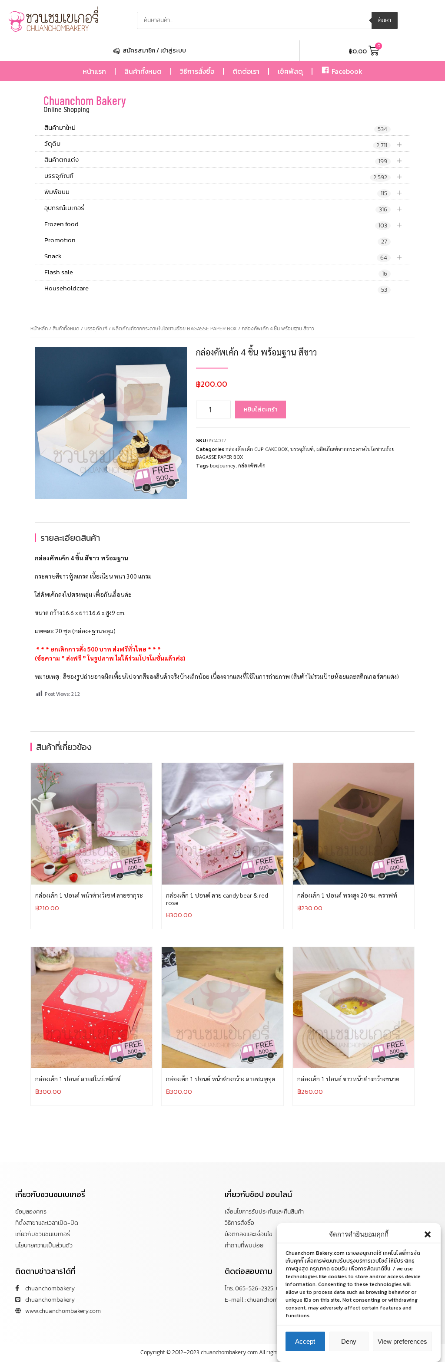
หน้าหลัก (39, 328)
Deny (348, 1341)
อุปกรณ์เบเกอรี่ (223, 208)
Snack (223, 256)
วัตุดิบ (223, 144)
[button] (427, 1234)
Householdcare (215, 288)
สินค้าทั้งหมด (143, 71)
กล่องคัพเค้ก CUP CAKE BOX (257, 448)
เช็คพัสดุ (290, 71)
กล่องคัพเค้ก (252, 465)
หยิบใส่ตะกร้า (260, 409)
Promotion (215, 240)
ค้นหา (384, 20)
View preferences (402, 1341)
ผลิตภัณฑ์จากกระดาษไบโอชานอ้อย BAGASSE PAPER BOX (174, 328)
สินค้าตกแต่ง (223, 160)
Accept (305, 1341)
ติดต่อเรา (245, 71)
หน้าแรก (94, 71)
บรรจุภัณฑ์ (223, 176)
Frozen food (223, 224)
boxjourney (223, 465)
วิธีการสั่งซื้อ (197, 71)
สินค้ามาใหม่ (215, 128)
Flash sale (215, 272)
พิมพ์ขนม (223, 192)
